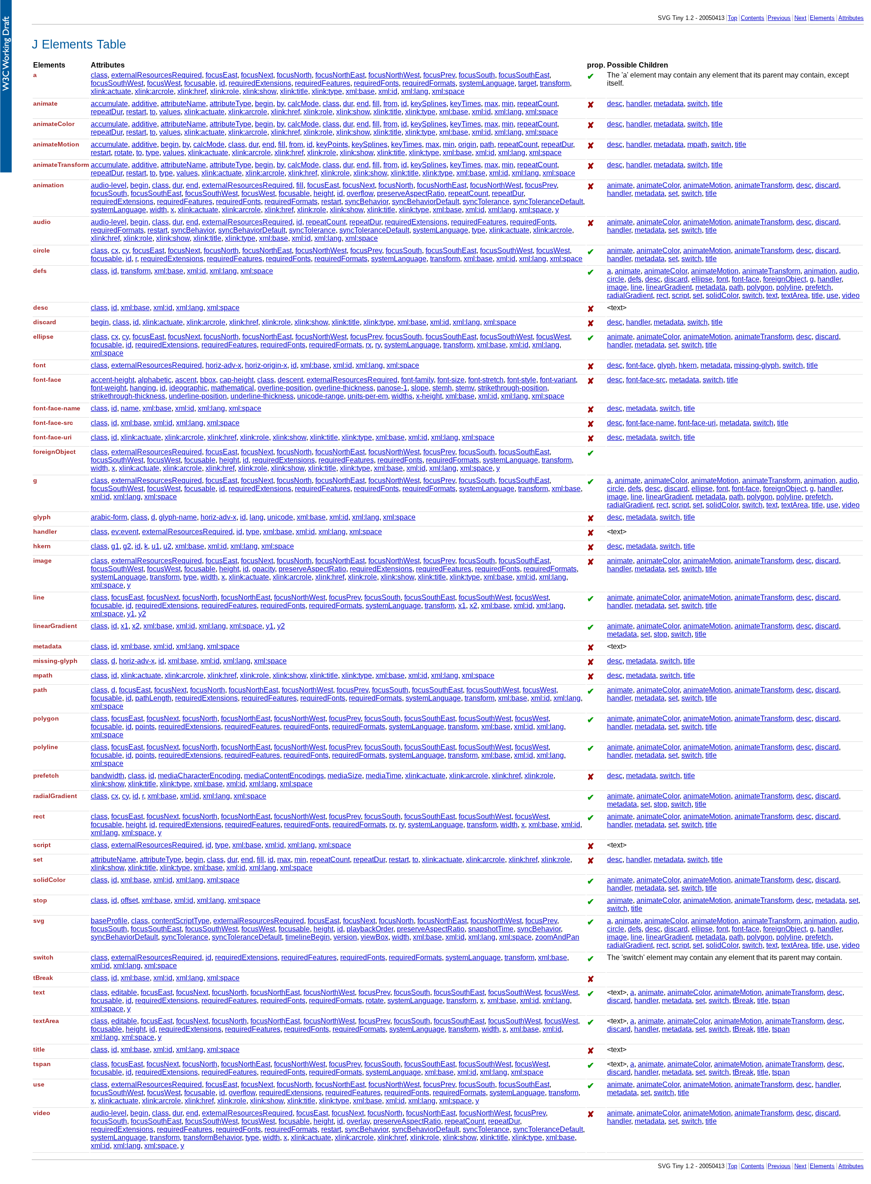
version (345, 937)
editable (124, 992)
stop (660, 634)
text (772, 295)
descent (290, 380)
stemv (464, 388)
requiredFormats (428, 83)
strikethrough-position (512, 388)
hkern (688, 365)
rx (369, 345)
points (145, 727)
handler (638, 103)
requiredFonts (376, 83)
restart (136, 112)
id (222, 83)
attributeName (183, 103)
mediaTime (383, 776)
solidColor (722, 295)
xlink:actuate (111, 91)
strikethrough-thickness (128, 396)
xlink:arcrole (154, 91)
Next (800, 18)
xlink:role (224, 91)
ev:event (124, 532)
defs (634, 279)
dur (348, 103)
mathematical (232, 388)
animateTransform (763, 185)
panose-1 (392, 388)
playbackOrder (370, 929)
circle (615, 279)
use (832, 295)
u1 (156, 546)
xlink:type (327, 91)
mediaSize (345, 776)
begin (264, 103)
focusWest (164, 83)
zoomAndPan (557, 937)
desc (614, 103)
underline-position (198, 396)
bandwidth (107, 776)
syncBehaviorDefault (425, 201)
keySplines (428, 103)
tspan (781, 1000)
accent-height (112, 380)
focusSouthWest (117, 83)
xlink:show (259, 91)
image (617, 287)
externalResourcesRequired (156, 75)
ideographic (188, 388)
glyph (666, 365)
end (363, 103)
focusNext (257, 75)
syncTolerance (486, 201)
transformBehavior (212, 1137)
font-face (745, 279)
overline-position (284, 388)
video (851, 295)
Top (732, 18)
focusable (199, 83)
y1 (131, 614)
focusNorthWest (394, 75)
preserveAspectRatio (411, 193)
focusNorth (294, 75)
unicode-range (320, 396)
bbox (208, 380)
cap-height (237, 380)
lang (257, 517)
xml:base (360, 91)
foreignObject (784, 279)
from (390, 103)
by (280, 103)
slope (420, 388)
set (673, 193)
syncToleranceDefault (548, 201)
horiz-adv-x (223, 365)
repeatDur (106, 112)
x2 (473, 605)
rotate (123, 152)
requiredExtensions (260, 83)
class (99, 75)
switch (697, 103)
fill (376, 103)
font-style (521, 380)
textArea (794, 295)
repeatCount (537, 103)
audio (848, 271)
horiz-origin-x (266, 365)
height (323, 193)
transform (555, 83)
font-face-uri (697, 423)
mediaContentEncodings (284, 776)
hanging (143, 388)
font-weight (108, 388)
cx (114, 250)
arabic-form (109, 517)
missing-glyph (756, 365)
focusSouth (477, 75)
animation (820, 271)
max (491, 103)
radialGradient (630, 295)
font (722, 279)
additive (144, 103)
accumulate (109, 103)
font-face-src (645, 380)
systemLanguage (486, 83)
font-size (451, 380)
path (487, 144)
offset (129, 900)
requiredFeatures (322, 83)
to (153, 112)
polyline (789, 287)
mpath (697, 144)
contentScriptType (181, 921)
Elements (822, 18)
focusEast (221, 75)
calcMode (303, 103)
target (527, 83)
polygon (760, 287)
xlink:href (191, 91)
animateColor (658, 185)
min (508, 103)
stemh (442, 388)
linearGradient (669, 287)
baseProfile (109, 921)
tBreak (743, 1000)
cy (125, 250)
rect (662, 295)
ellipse (702, 279)
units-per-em (367, 396)
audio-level (109, 185)
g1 (115, 546)
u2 (167, 546)
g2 (127, 546)
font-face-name (650, 423)
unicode (280, 517)
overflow (360, 193)
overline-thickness (344, 388)
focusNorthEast (340, 75)
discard (827, 185)
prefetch (818, 287)
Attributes (851, 18)
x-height (429, 396)
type (152, 152)
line (636, 287)
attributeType (230, 103)
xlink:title (294, 91)
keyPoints (332, 144)
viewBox (374, 937)
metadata (669, 103)
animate (620, 185)
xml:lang (414, 91)
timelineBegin (307, 937)
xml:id (387, 91)
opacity (263, 569)
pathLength (153, 698)
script (680, 295)
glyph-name (178, 517)
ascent (185, 380)
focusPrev (439, 75)
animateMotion (707, 185)
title (717, 103)
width (158, 210)
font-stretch (486, 380)
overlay (358, 1121)
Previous (779, 18)
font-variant (558, 380)
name (130, 408)
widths (401, 396)
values (170, 112)
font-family (417, 380)
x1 (462, 605)
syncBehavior (366, 201)
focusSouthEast (524, 75)
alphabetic (154, 380)
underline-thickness (262, 396)
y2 (142, 614)
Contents (752, 18)
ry (378, 345)
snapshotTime (491, 929)
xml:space (448, 91)
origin (467, 144)
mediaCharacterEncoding (199, 776)
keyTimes (465, 103)
